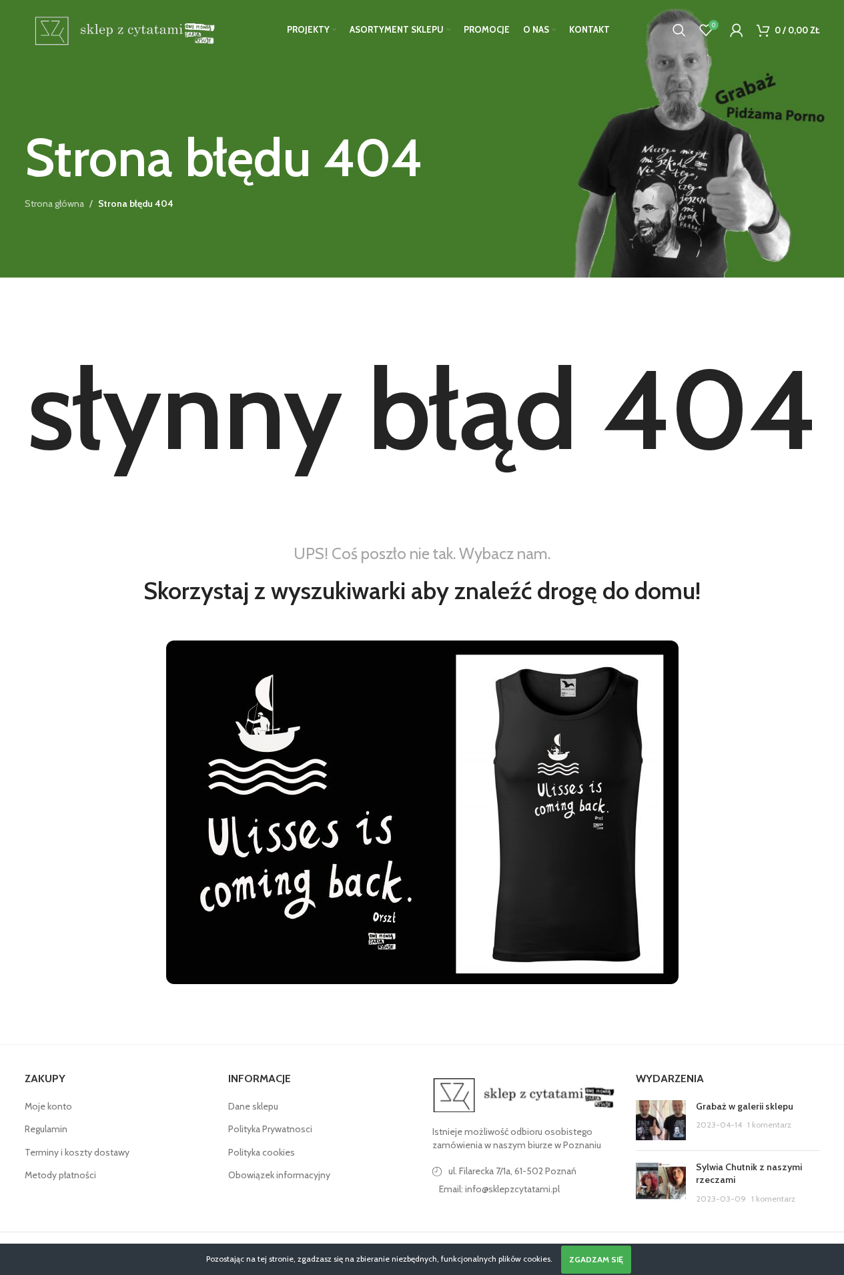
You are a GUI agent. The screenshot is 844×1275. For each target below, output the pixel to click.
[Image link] (524, 1094)
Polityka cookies (261, 1152)
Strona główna (54, 203)
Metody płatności (60, 1175)
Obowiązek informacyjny (279, 1175)
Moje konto (48, 1106)
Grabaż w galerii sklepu (744, 1106)
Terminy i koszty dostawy (77, 1152)
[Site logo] (122, 29)
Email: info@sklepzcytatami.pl (499, 1189)
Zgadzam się (596, 1259)
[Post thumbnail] (661, 1120)
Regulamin (46, 1129)
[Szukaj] (679, 30)
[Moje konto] (736, 30)
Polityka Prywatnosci (270, 1129)
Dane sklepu (253, 1106)
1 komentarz (769, 1125)
